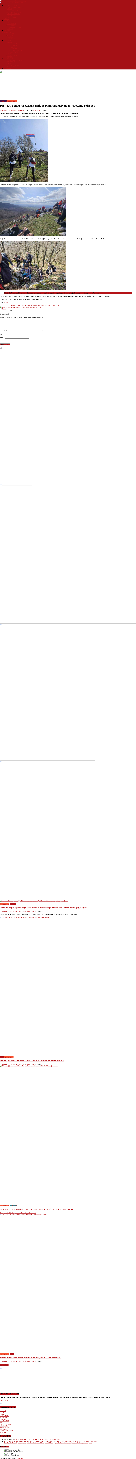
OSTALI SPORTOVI (17, 50)
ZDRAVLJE (7, 32)
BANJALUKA (12, 25)
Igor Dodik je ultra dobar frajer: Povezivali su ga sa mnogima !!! (73, 1443)
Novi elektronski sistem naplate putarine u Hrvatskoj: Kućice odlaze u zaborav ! (30, 1358)
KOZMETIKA (11, 39)
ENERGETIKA (12, 15)
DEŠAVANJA (11, 24)
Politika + (6, 19)
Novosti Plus (22, 110)
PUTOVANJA (4, 1416)
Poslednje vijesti (12, 101)
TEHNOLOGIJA (5, 1427)
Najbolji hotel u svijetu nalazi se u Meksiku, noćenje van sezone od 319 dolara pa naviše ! (72, 1441)
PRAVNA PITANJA (13, 14)
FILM (9, 63)
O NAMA (3, 1411)
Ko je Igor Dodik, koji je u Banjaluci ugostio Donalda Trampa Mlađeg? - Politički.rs (28, 1443)
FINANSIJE (3, 1422)
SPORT (9, 42)
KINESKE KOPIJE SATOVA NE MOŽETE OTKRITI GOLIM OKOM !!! (37, 1439)
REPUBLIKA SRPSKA (14, 27)
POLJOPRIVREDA (13, 10)
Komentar (3, 331)
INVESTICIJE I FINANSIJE (16, 7)
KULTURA (7, 40)
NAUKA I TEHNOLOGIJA (16, 60)
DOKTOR (10, 34)
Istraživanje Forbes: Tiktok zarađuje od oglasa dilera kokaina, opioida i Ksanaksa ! (32, 1061)
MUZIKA (10, 57)
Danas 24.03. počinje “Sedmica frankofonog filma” (25, 307)
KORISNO (3, 101)
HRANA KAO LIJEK (6, 1431)
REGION (10, 29)
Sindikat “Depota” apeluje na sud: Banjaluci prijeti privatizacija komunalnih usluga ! (34, 305)
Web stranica (3, 341)
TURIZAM (7, 30)
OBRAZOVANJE (12, 52)
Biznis (2, 1057)
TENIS (13, 47)
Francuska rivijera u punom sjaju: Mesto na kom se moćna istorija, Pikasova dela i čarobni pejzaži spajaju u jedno (43, 908)
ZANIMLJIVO (8, 58)
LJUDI (2, 1412)
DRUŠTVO (7, 20)
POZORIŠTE (11, 53)
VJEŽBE (10, 37)
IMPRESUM (4, 1400)
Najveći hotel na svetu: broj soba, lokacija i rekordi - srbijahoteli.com (24, 1441)
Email (2, 337)
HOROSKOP (11, 67)
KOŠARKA (15, 48)
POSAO (9, 9)
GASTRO (10, 35)
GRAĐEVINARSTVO (14, 12)
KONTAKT (7, 68)
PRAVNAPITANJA (6, 1424)
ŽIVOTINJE (11, 62)
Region (12, 1354)
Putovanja (13, 904)
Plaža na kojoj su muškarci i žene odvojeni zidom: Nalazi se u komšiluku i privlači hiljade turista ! (37, 1209)
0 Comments (36, 110)
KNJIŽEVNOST (12, 55)
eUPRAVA (3, 1429)
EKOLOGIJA (11, 17)
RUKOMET (15, 45)
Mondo (6, 302)
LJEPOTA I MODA (13, 65)
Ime (1, 334)
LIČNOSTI (10, 22)
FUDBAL (14, 44)
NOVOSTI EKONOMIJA (12, 5)
